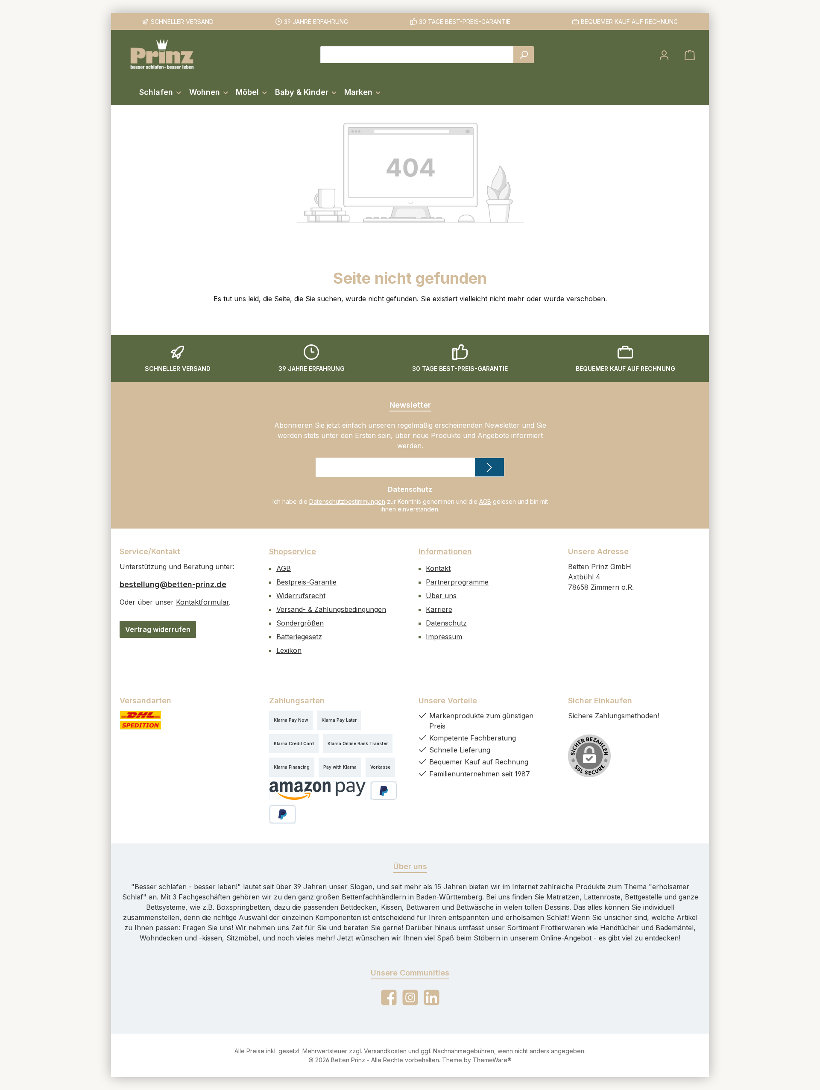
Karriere (439, 609)
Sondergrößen (300, 623)
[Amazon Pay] (317, 790)
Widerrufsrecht (300, 595)
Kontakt (438, 568)
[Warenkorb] (689, 55)
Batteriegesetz (299, 636)
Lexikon (289, 650)
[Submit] (489, 467)
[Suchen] (523, 54)
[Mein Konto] (664, 55)
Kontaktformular (202, 602)
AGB (485, 501)
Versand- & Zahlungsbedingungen (331, 609)
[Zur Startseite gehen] (162, 54)
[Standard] (140, 720)
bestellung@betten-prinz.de (173, 584)
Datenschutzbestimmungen (347, 501)
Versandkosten (385, 1051)
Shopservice (292, 551)
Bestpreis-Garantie (306, 582)
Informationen (445, 551)
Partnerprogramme (457, 582)
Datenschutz (446, 623)
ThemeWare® (492, 1060)
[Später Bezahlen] (282, 814)
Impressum (444, 636)
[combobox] (417, 54)
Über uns (441, 595)
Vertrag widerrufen (157, 629)
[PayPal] (383, 790)
